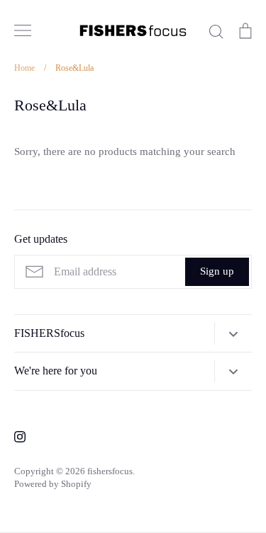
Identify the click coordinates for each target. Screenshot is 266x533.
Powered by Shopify (53, 483)
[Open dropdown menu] (233, 333)
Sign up (217, 271)
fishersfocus (110, 471)
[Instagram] (20, 437)
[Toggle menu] (22, 30)
